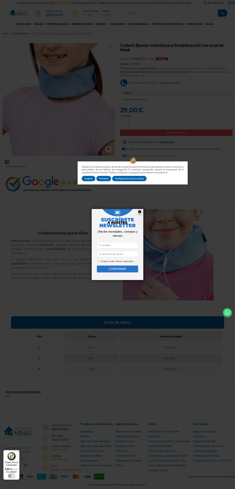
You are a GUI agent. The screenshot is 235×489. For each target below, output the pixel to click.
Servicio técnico (125, 455)
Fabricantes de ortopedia (95, 465)
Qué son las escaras (160, 445)
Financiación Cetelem (128, 431)
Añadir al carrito (176, 132)
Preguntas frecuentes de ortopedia (163, 434)
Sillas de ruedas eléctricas (95, 445)
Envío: (128, 155)
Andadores (87, 431)
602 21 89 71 (60, 439)
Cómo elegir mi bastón (162, 450)
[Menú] (17, 452)
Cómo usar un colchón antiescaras (168, 441)
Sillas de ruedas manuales (95, 441)
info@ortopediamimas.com (66, 469)
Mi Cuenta (199, 436)
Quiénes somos (124, 441)
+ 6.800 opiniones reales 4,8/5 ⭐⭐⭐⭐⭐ (43, 3)
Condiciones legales (205, 450)
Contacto (121, 450)
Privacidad (129, 484)
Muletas (85, 436)
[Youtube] (25, 465)
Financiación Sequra (127, 436)
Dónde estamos (125, 445)
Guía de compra (157, 470)
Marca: (151, 58)
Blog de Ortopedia (204, 431)
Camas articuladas (91, 455)
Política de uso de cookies (209, 445)
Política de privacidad (206, 455)
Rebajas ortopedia (204, 441)
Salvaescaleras (89, 460)
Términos (141, 484)
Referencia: (126, 58)
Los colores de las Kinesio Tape (167, 460)
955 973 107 (54, 15)
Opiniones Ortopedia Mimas (128, 463)
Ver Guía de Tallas (169, 82)
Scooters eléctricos (92, 450)
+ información (166, 142)
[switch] (11, 476)
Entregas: (130, 149)
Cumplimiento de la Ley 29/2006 (212, 460)
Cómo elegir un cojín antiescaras (167, 455)
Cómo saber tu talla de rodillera (167, 465)
